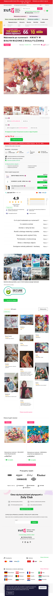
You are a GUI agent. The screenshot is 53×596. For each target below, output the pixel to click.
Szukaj (39, 8)
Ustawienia (9, 592)
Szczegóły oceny (27, 44)
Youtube (41, 485)
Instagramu (31, 485)
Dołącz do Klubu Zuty (25, 509)
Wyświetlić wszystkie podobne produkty (26, 464)
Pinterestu (27, 487)
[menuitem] (20, 16)
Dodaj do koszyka (16, 139)
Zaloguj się (33, 522)
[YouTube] (27, 542)
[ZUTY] (26, 531)
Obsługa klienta (29, 12)
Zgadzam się (42, 587)
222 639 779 (10, 192)
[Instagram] (25, 542)
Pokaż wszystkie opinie (25, 412)
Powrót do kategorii (11, 300)
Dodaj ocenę (8, 207)
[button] (42, 309)
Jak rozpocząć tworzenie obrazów (20, 5)
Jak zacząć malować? (7, 5)
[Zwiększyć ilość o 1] (9, 139)
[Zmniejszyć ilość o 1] (9, 140)
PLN (40, 5)
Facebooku (20, 485)
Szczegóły (10, 460)
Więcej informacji (44, 557)
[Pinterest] (30, 542)
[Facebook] (22, 542)
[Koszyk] (47, 11)
